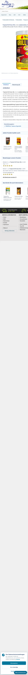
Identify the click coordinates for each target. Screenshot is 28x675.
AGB (4, 219)
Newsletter (22, 220)
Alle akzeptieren (14, 663)
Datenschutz (6, 220)
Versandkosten (23, 219)
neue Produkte (23, 224)
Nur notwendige (14, 667)
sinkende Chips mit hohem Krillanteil (18, 198)
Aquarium (4, 15)
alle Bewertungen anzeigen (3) (9, 177)
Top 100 (22, 226)
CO (19, 15)
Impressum (6, 224)
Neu (10, 15)
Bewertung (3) (16, 84)
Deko (24, 15)
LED (14, 15)
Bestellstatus (23, 217)
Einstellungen (14, 671)
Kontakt (5, 222)
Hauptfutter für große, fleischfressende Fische (8, 149)
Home (4, 217)
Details (18, 659)
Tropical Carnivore (7, 146)
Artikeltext (6, 84)
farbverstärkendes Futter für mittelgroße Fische (18, 151)
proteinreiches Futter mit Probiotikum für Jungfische (7, 200)
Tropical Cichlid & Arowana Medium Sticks (18, 147)
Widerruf (5, 228)
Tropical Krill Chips (19, 196)
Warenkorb (22, 229)
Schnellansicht (8, 144)
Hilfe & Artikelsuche (20, 672)
